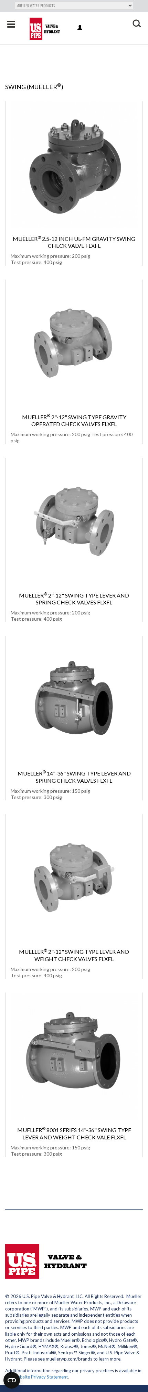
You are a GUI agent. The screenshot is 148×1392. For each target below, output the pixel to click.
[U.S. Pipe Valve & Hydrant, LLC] (46, 29)
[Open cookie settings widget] (11, 1380)
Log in (80, 28)
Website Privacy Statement (40, 1377)
